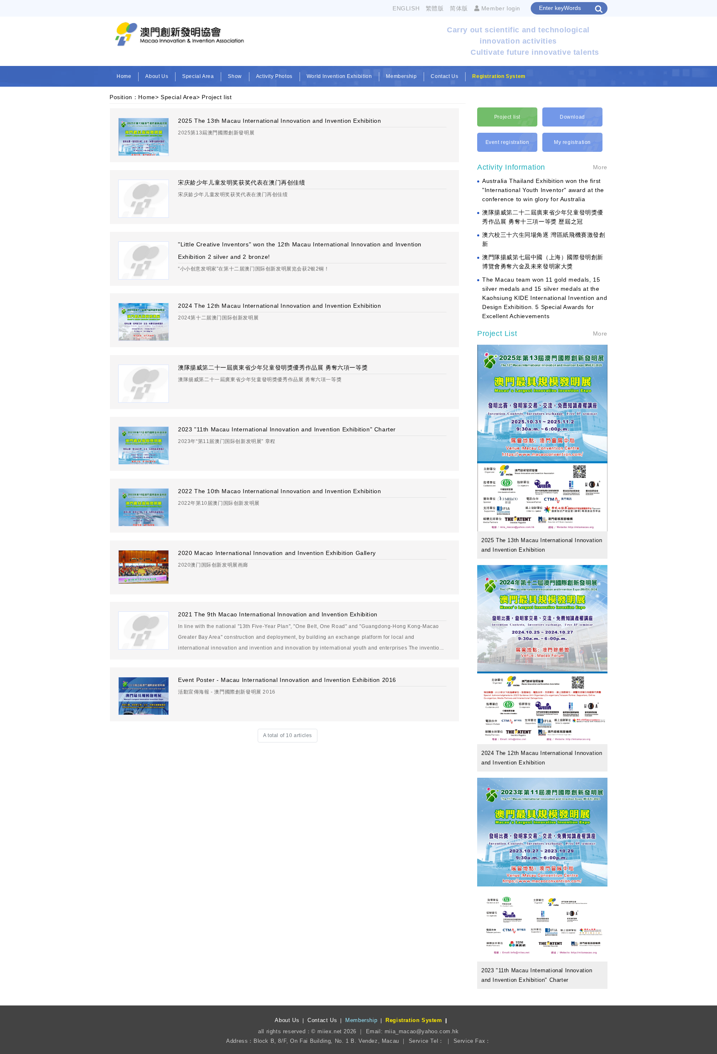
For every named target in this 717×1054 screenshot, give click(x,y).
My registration (572, 142)
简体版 (459, 8)
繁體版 (435, 8)
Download (572, 117)
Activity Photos (274, 76)
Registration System (498, 76)
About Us (156, 76)
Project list (217, 97)
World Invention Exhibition (339, 76)
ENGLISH (406, 8)
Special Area (198, 76)
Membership (401, 76)
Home (124, 76)
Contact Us (444, 76)
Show (234, 76)
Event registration (507, 142)
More (600, 167)
